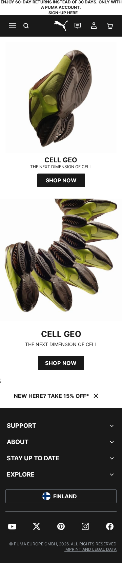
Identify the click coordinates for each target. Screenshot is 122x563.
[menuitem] (12, 526)
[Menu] (12, 26)
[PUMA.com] (61, 26)
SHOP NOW (61, 363)
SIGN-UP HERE (63, 12)
